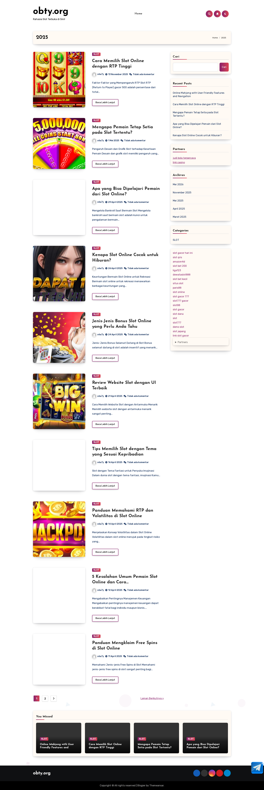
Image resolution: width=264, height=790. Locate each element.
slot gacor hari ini (183, 252)
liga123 (177, 270)
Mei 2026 (178, 184)
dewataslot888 (181, 274)
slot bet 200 (180, 265)
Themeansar (156, 785)
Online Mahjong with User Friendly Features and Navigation (198, 94)
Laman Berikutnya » (152, 698)
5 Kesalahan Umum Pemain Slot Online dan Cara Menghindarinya (125, 582)
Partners (183, 342)
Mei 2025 (178, 200)
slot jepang (179, 331)
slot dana (178, 313)
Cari (176, 56)
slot (175, 318)
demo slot (178, 326)
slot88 (176, 305)
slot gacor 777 (181, 296)
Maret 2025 (179, 216)
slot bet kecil (180, 279)
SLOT (96, 54)
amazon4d (179, 261)
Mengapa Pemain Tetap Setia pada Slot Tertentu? (195, 114)
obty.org (50, 11)
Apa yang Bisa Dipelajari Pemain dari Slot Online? (197, 125)
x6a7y (100, 74)
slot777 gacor (180, 300)
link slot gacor (181, 335)
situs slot (178, 283)
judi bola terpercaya (184, 158)
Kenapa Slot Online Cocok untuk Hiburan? (197, 135)
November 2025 (182, 192)
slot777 (177, 322)
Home (138, 13)
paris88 (177, 287)
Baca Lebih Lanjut (105, 102)
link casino (179, 162)
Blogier (141, 785)
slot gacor (178, 309)
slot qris (177, 257)
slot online (179, 292)
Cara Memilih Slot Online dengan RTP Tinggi (198, 104)
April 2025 (179, 208)
